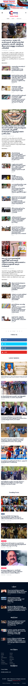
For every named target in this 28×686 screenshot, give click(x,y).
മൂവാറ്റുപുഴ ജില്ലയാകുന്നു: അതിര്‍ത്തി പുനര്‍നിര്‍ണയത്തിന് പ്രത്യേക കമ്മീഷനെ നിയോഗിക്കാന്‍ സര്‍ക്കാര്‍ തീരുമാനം (11, 571)
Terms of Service (6, 683)
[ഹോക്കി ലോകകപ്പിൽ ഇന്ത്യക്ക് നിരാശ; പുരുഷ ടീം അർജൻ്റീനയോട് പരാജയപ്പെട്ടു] (14, 452)
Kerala (2, 654)
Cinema (11, 662)
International (4, 657)
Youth (11, 660)
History (11, 653)
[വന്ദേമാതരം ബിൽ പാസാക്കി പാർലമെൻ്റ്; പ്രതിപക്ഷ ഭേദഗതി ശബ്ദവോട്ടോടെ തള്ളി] (6, 89)
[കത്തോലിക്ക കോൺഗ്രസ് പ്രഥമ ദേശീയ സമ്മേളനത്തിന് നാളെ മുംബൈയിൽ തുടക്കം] (6, 69)
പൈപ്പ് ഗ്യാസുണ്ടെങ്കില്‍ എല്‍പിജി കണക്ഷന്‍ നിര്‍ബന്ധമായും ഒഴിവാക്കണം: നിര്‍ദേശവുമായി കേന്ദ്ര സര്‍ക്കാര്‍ (14, 262)
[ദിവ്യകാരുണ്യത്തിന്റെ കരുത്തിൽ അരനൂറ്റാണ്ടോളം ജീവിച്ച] (3, 592)
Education (12, 659)
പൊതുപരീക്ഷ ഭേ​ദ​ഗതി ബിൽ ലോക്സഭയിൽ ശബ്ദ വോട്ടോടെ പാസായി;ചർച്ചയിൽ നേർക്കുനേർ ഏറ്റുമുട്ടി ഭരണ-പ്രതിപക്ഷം (14, 129)
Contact (24, 683)
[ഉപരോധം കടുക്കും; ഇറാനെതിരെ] (3, 631)
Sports (11, 656)
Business (12, 657)
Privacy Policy (16, 683)
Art (1, 659)
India (2, 656)
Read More (4, 63)
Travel (11, 654)
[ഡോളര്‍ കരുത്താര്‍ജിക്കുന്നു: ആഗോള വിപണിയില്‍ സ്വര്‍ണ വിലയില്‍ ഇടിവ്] (6, 178)
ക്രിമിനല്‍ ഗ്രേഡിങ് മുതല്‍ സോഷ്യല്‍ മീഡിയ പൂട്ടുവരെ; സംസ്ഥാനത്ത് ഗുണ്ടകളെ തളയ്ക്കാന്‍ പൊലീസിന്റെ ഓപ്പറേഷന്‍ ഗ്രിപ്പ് (13, 544)
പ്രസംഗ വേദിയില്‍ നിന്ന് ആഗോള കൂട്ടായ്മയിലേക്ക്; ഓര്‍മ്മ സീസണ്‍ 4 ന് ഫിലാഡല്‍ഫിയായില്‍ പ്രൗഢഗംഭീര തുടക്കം (12, 517)
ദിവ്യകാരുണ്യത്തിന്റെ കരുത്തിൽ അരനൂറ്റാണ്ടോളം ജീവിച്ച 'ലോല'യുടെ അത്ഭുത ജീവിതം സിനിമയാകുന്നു (17, 591)
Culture (2, 660)
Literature (3, 662)
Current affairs (4, 663)
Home (8, 18)
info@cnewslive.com (6, 672)
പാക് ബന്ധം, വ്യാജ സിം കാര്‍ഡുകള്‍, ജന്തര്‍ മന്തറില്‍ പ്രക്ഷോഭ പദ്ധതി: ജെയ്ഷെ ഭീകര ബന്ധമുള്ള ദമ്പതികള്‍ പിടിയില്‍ (13, 44)
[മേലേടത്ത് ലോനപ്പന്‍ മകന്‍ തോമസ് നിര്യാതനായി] (14, 368)
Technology (12, 663)
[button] (4, 13)
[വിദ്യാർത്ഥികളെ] (6, 155)
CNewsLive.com (16, 680)
